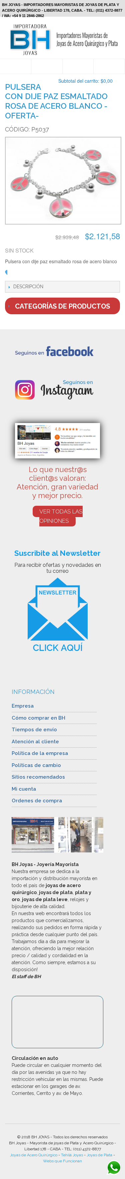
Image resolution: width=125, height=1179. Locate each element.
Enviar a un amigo (19, 274)
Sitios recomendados (38, 777)
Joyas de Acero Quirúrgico (33, 1155)
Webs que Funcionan (62, 1161)
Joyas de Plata (99, 1155)
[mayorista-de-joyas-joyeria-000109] (62, 181)
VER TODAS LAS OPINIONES (61, 516)
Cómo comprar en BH (38, 718)
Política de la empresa (40, 753)
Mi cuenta (24, 789)
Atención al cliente (35, 742)
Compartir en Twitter (45, 274)
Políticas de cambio (36, 765)
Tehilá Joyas (72, 1155)
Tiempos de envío (34, 730)
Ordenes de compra (37, 801)
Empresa (23, 706)
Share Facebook (32, 274)
